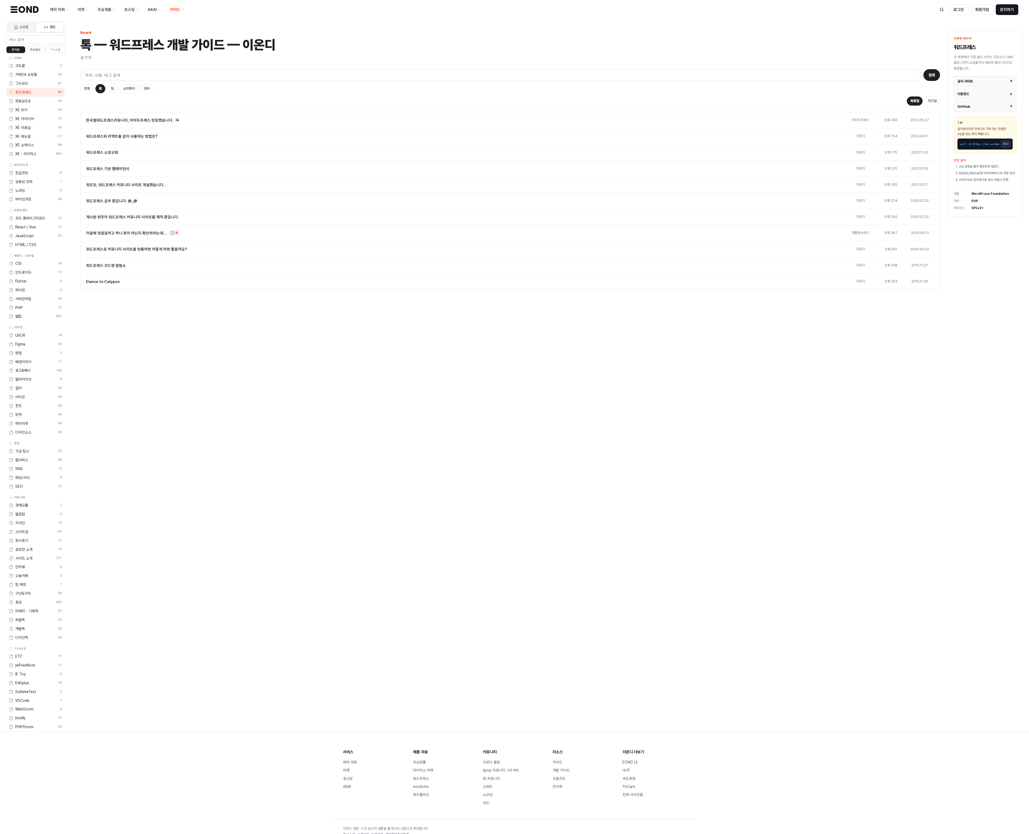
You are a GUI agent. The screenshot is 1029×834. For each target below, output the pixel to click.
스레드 (488, 786)
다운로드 (985, 94)
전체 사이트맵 (632, 794)
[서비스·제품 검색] (942, 10)
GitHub (985, 107)
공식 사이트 (985, 81)
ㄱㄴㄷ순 (55, 49)
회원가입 (982, 9)
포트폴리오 (421, 794)
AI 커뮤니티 (491, 778)
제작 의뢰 (350, 762)
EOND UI (629, 762)
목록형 (914, 101)
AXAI (347, 786)
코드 (52, 27)
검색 (932, 75)
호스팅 (348, 778)
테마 (147, 89)
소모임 (24, 27)
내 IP (626, 770)
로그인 (958, 9)
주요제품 (419, 762)
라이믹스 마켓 (423, 770)
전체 (87, 89)
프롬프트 (559, 778)
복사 (1005, 144)
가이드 (557, 762)
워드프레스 (421, 778)
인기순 (16, 49)
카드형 (932, 101)
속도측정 (628, 778)
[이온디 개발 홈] (25, 9)
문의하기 (1007, 9)
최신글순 (35, 49)
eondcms (421, 786)
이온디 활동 (491, 762)
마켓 (346, 770)
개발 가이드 (561, 770)
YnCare (628, 786)
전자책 (557, 786)
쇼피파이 (129, 89)
